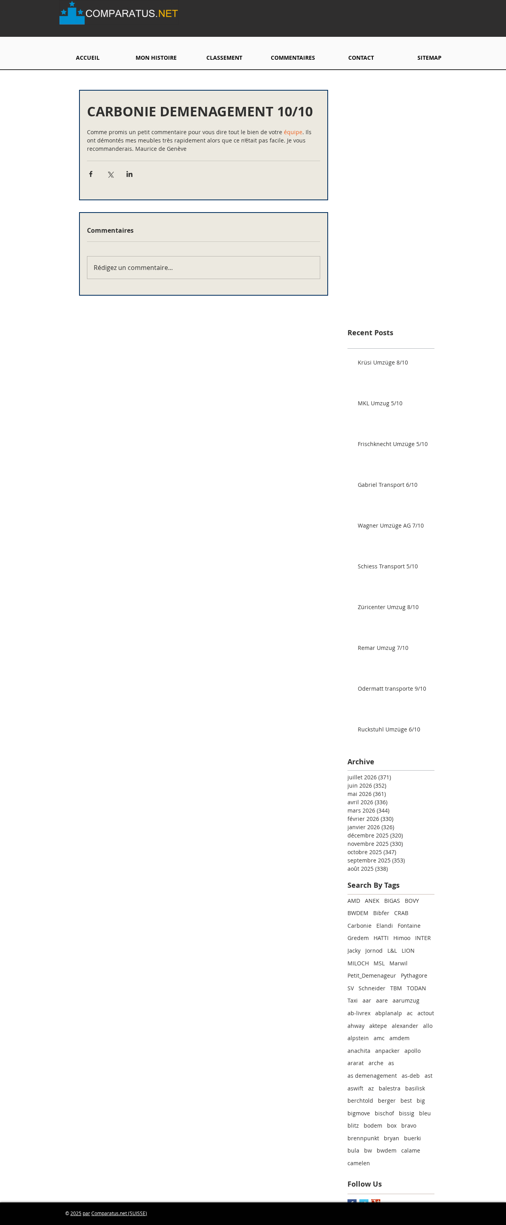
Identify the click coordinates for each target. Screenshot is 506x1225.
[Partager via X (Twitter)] (110, 174)
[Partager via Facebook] (90, 174)
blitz (353, 1125)
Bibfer (381, 913)
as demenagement (372, 1075)
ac (410, 1013)
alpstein (358, 1038)
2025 (75, 1213)
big (421, 1100)
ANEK (372, 900)
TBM (396, 988)
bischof (384, 1113)
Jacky (354, 950)
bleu (425, 1113)
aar (367, 1000)
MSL (379, 963)
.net (123, 1213)
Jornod (374, 950)
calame (410, 1150)
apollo (412, 1050)
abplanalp (388, 1013)
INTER (423, 938)
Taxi (352, 1000)
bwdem (386, 1150)
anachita (358, 1050)
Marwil (398, 963)
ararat (355, 1063)
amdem (399, 1038)
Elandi (384, 925)
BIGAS (392, 900)
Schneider (372, 988)
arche (375, 1063)
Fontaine (409, 925)
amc (379, 1038)
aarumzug (406, 1000)
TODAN (416, 988)
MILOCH (358, 963)
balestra (389, 1088)
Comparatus (105, 1213)
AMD (353, 900)
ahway (355, 1025)
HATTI (381, 938)
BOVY (412, 900)
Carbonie (359, 925)
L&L (392, 950)
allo (427, 1025)
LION (408, 950)
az (371, 1088)
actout (425, 1013)
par (86, 1213)
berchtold (360, 1100)
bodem (373, 1125)
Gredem (358, 938)
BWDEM (357, 913)
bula (353, 1150)
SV (350, 988)
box (391, 1125)
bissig (406, 1113)
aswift (355, 1088)
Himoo (401, 938)
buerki (412, 1138)
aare (382, 1000)
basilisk (415, 1088)
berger (387, 1100)
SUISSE (137, 1213)
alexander (405, 1025)
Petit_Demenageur (371, 975)
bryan (391, 1138)
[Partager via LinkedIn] (129, 174)
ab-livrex (358, 1013)
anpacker (387, 1050)
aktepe (378, 1025)
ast (428, 1075)
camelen (358, 1163)
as (391, 1063)
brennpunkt (363, 1138)
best (406, 1100)
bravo (408, 1125)
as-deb (411, 1075)
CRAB (401, 913)
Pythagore (414, 975)
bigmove (358, 1113)
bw (368, 1150)
